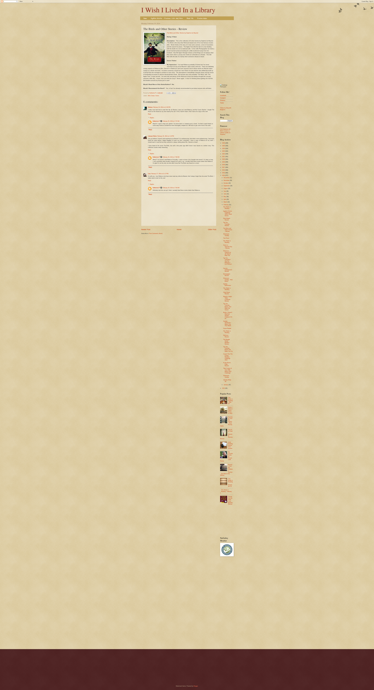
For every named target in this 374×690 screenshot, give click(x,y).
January (226, 384)
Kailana (150, 107)
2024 (223, 148)
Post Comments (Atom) (155, 233)
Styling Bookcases (227, 284)
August (226, 188)
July (225, 191)
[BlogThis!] (169, 93)
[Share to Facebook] (173, 93)
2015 (223, 173)
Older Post (212, 229)
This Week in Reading (227, 207)
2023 (223, 151)
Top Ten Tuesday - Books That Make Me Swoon (227, 307)
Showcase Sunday (226, 234)
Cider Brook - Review (227, 293)
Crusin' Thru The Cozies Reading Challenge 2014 (227, 357)
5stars (153, 95)
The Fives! (226, 238)
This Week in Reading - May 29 (230, 400)
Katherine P (156, 121)
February (226, 204)
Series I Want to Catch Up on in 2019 (230, 410)
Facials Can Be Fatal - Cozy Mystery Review (230, 500)
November (227, 180)
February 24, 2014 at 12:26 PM (161, 107)
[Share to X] (171, 93)
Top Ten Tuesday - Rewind (226, 224)
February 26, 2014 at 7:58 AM (171, 157)
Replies (152, 117)
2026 (223, 143)
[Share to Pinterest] (175, 93)
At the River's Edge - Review (227, 364)
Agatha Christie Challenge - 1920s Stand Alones (227, 213)
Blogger (196, 686)
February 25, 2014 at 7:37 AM (171, 121)
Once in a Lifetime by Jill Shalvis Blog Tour (227, 253)
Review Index (202, 18)
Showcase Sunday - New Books (228, 279)
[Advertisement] (226, 52)
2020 (223, 159)
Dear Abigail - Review (227, 219)
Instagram (223, 98)
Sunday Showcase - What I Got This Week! (227, 323)
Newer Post (145, 229)
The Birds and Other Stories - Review (227, 230)
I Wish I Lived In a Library (178, 9)
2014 (149, 95)
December (227, 177)
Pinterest (222, 100)
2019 (223, 162)
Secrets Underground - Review (228, 270)
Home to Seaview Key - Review (227, 246)
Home (145, 18)
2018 (223, 164)
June (225, 194)
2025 (223, 145)
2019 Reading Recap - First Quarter (230, 445)
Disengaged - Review (227, 274)
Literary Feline (152, 136)
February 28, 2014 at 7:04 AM (171, 187)
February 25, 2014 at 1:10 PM (165, 136)
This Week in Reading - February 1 (226, 491)
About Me (190, 18)
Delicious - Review (226, 336)
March (226, 202)
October (226, 183)
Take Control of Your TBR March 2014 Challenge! (227, 371)
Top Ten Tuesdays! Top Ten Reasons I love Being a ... (227, 261)
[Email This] (168, 93)
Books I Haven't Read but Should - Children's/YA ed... (227, 315)
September (227, 185)
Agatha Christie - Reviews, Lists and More (167, 18)
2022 (223, 154)
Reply (149, 114)
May (225, 196)
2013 (223, 388)
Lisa (149, 173)
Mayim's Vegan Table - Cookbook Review (227, 299)
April (225, 199)
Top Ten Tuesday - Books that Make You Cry (228, 349)
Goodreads (223, 95)
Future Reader (227, 328)
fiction (157, 95)
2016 (223, 170)
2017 (223, 167)
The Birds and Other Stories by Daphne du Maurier (182, 33)
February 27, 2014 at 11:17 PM (159, 173)
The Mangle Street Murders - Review (226, 342)
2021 (223, 156)
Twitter (222, 103)
